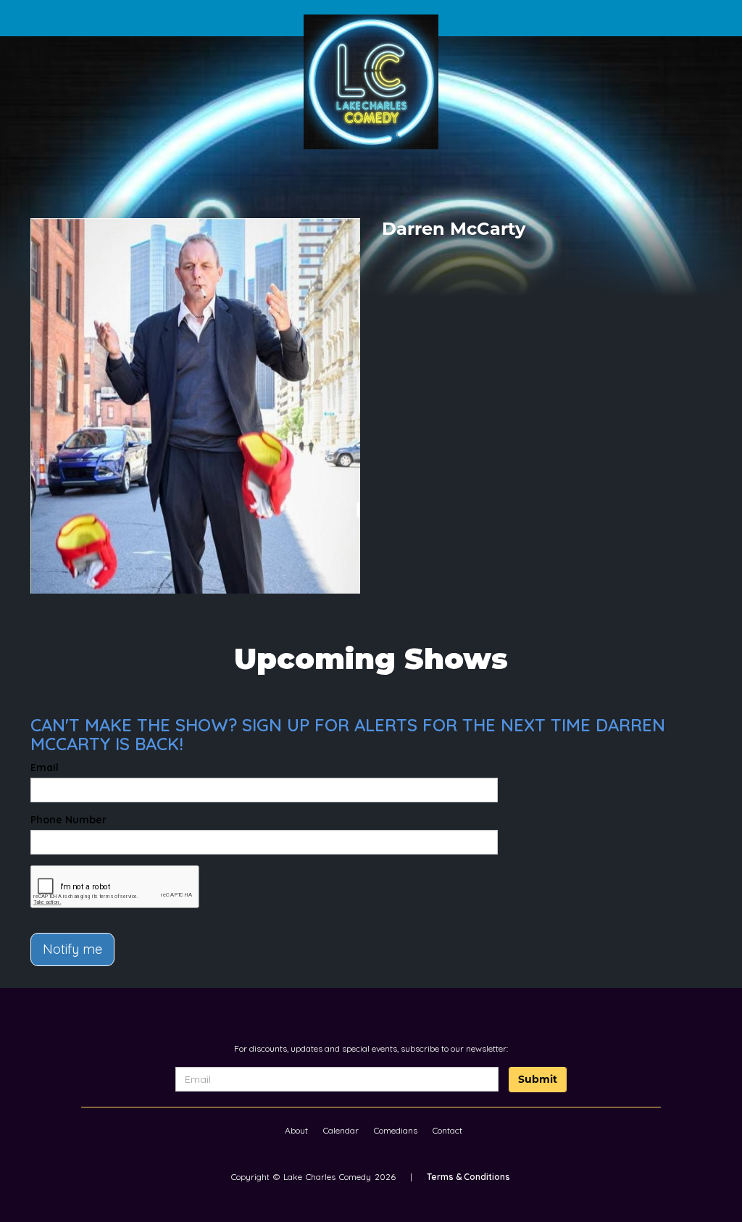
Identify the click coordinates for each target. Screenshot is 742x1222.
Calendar (341, 1130)
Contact (447, 1130)
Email (44, 767)
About (296, 1130)
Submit (537, 1079)
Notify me (72, 949)
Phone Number (68, 819)
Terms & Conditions (468, 1176)
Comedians (395, 1130)
